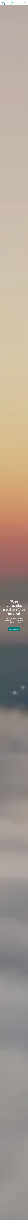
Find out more (14, 629)
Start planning (16, 3)
